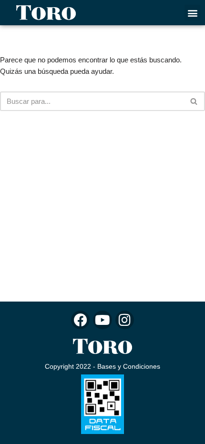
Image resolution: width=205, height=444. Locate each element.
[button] (192, 12)
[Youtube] (102, 320)
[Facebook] (80, 320)
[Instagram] (124, 320)
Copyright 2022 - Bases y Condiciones (102, 366)
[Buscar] (194, 101)
